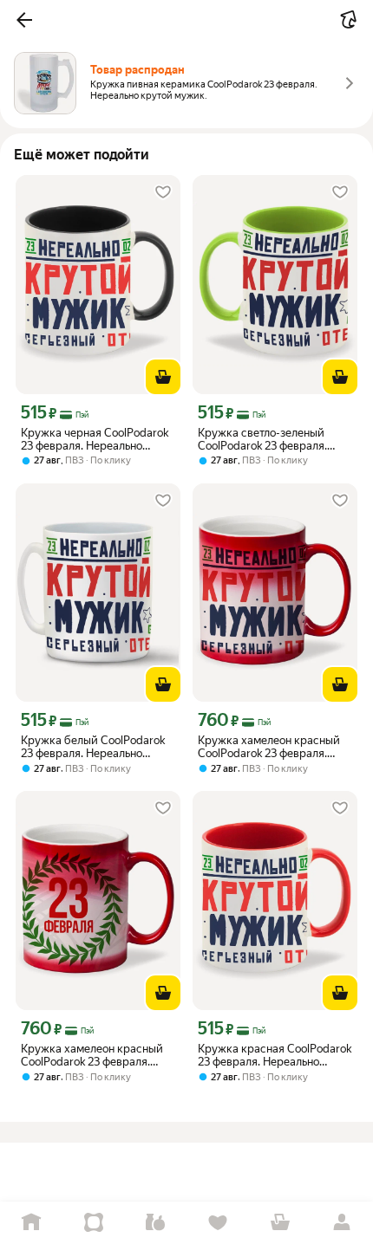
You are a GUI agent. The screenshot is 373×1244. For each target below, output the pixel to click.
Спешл (93, 1223)
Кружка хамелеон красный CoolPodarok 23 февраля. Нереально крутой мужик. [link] (269, 747)
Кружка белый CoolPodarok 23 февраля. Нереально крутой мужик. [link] (93, 747)
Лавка (155, 1223)
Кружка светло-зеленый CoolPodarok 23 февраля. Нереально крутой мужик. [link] (266, 439)
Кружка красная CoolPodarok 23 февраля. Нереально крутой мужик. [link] (274, 1055)
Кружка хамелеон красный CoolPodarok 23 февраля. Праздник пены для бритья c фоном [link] (96, 1055)
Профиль (342, 1223)
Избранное (217, 1223)
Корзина (280, 1223)
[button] (24, 20)
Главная (31, 1223)
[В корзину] (163, 377)
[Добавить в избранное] (163, 192)
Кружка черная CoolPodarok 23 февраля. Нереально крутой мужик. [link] (94, 439)
